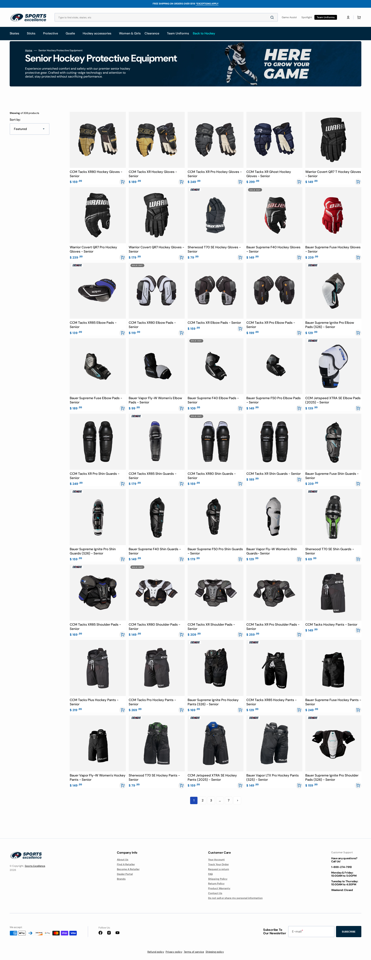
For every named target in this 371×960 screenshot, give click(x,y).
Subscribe (349, 931)
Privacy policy (174, 951)
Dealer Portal (125, 874)
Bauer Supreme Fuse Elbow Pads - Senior (96, 400)
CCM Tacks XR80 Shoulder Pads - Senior (154, 626)
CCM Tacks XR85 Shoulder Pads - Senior (95, 626)
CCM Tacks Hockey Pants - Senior (331, 624)
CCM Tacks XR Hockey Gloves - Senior (153, 174)
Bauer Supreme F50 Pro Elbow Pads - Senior (273, 400)
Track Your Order (218, 864)
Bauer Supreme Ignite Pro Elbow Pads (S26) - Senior (329, 324)
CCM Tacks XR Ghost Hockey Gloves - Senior (268, 174)
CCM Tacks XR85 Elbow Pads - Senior (93, 324)
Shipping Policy (217, 879)
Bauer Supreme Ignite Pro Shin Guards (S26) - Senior (93, 551)
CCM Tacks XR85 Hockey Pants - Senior (271, 702)
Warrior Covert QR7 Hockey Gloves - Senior (156, 249)
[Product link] (98, 148)
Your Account (216, 859)
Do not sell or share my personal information (235, 898)
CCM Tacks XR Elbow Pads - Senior (214, 322)
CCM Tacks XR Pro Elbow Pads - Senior (270, 324)
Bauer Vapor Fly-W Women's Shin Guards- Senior (271, 551)
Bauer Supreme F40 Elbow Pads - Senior (213, 400)
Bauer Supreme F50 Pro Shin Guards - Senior (215, 551)
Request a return (218, 869)
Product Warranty (219, 888)
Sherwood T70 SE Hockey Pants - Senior (154, 777)
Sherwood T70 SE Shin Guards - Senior (329, 551)
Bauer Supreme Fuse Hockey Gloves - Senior (333, 249)
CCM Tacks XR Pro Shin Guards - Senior (94, 475)
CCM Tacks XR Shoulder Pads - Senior (211, 626)
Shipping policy (215, 951)
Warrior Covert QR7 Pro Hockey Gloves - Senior (93, 249)
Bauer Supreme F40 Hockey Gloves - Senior (273, 249)
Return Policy (216, 883)
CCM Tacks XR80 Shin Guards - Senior (212, 475)
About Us (122, 859)
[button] (348, 17)
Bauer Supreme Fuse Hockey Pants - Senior (333, 702)
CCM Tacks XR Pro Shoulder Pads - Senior (273, 626)
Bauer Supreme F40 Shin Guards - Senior (155, 551)
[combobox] (166, 17)
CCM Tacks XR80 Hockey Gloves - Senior (96, 174)
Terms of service (194, 951)
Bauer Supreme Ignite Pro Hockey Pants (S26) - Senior (213, 702)
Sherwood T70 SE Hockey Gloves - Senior (214, 249)
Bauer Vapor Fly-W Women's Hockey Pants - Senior (97, 777)
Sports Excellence (35, 866)
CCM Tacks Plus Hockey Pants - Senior (94, 702)
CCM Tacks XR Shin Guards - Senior (273, 473)
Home (28, 50)
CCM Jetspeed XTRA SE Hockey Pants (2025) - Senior (212, 777)
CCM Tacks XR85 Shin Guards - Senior (152, 475)
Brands (121, 879)
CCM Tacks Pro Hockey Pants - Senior (152, 702)
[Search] (273, 17)
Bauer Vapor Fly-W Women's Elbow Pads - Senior (155, 400)
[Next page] (237, 800)
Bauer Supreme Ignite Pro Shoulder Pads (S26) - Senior (331, 777)
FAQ (210, 874)
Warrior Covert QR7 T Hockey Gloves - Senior (333, 174)
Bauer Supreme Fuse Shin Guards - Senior (332, 475)
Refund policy (155, 951)
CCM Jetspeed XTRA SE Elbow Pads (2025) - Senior (333, 400)
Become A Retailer (128, 869)
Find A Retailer (126, 864)
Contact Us (215, 893)
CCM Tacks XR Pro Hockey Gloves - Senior (215, 174)
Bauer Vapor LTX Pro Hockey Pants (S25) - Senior (272, 777)
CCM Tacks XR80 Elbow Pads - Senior (152, 324)
